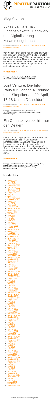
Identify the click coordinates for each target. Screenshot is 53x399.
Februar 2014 (12, 331)
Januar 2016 (12, 291)
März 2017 (11, 266)
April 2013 (11, 349)
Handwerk (17, 77)
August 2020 (12, 231)
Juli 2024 (11, 194)
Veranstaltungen (9, 114)
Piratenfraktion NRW (38, 46)
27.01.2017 (21, 130)
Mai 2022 (11, 217)
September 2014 (13, 319)
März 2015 (11, 308)
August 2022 (12, 212)
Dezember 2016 (13, 272)
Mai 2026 (11, 182)
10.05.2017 (21, 46)
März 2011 (11, 380)
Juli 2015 (11, 301)
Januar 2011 (12, 382)
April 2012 (11, 370)
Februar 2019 (12, 242)
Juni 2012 (11, 366)
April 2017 (11, 265)
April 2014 (11, 328)
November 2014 (13, 315)
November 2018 (13, 245)
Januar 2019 (12, 243)
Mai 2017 (11, 263)
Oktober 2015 (12, 296)
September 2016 (13, 277)
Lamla (24, 77)
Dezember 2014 (13, 314)
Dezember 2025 (13, 184)
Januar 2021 (12, 228)
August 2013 (12, 342)
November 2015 (13, 294)
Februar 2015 (12, 310)
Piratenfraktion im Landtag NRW (27, 398)
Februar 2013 (12, 352)
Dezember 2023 (13, 198)
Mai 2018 (11, 249)
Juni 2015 (11, 303)
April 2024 (11, 196)
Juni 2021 (11, 221)
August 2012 (12, 363)
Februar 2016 (12, 289)
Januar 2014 (12, 333)
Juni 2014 (11, 324)
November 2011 (13, 377)
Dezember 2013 (13, 335)
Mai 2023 (11, 203)
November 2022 (13, 208)
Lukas (29, 77)
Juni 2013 (11, 345)
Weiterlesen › (10, 72)
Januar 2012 (12, 373)
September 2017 (13, 261)
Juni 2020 (11, 233)
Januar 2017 (12, 270)
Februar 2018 (12, 252)
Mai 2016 (11, 284)
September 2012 (13, 361)
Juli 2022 (11, 214)
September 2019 (13, 238)
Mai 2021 (11, 222)
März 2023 (11, 205)
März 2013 (11, 350)
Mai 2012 (11, 368)
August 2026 (12, 180)
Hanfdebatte (7, 165)
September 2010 (13, 386)
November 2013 (13, 336)
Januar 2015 (12, 312)
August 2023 (12, 201)
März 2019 (11, 240)
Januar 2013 (12, 354)
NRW (34, 77)
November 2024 (13, 191)
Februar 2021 (12, 226)
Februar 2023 (12, 207)
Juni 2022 (11, 215)
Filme (20, 112)
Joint (28, 111)
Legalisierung (23, 165)
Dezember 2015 (13, 293)
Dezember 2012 (13, 356)
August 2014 (12, 321)
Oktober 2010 (12, 384)
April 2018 (11, 250)
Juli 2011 (10, 379)
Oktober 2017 (12, 259)
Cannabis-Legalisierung (30, 164)
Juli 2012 (11, 365)
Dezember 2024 (13, 189)
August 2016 (12, 279)
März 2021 (11, 224)
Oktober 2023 (12, 200)
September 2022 (13, 210)
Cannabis (17, 111)
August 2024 (12, 193)
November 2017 (13, 258)
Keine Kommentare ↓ (11, 48)
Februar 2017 (12, 268)
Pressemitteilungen (10, 168)
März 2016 (11, 287)
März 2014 (11, 329)
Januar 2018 (12, 254)
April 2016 (11, 286)
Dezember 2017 (13, 256)
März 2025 (11, 187)
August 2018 (12, 247)
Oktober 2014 (12, 317)
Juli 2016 (11, 280)
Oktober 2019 (12, 236)
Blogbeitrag (22, 78)
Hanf (23, 111)
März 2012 (11, 372)
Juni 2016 (11, 282)
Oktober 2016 (12, 275)
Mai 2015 (11, 305)
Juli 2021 (11, 219)
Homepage (31, 78)
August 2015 (12, 300)
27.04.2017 (21, 105)
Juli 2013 (11, 343)
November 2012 (13, 357)
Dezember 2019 (13, 235)
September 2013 (13, 340)
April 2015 (11, 307)
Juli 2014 (11, 322)
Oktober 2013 (12, 338)
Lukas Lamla (35, 112)
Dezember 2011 (13, 375)
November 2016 (13, 273)
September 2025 (13, 186)
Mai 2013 (11, 347)
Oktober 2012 (12, 359)
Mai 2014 (11, 326)
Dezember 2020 (13, 229)
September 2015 (13, 298)
